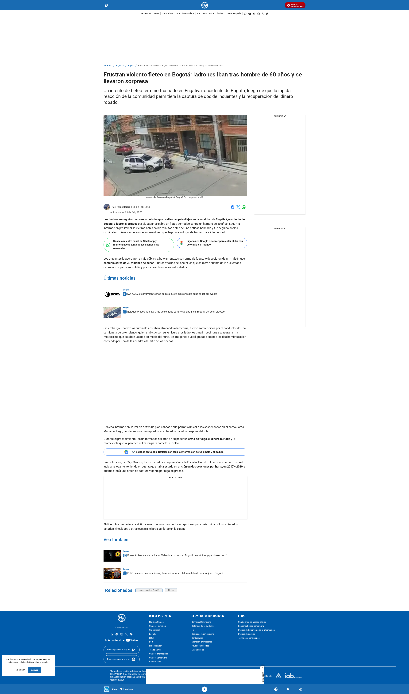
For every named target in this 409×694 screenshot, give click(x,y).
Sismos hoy (167, 13)
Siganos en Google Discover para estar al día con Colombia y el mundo (215, 243)
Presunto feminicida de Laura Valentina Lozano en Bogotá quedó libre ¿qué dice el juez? (177, 555)
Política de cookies (246, 634)
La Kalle (152, 634)
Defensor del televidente (203, 626)
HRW (156, 13)
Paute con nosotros (200, 646)
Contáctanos (197, 638)
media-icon (204, 689)
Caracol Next (155, 662)
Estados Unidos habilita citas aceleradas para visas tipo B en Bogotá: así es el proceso (176, 311)
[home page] (204, 5)
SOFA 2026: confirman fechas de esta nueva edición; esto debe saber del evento (172, 293)
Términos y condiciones (249, 638)
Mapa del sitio (198, 650)
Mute (276, 689)
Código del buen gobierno (203, 634)
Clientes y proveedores (202, 642)
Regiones (120, 66)
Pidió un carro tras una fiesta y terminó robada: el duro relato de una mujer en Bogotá (175, 573)
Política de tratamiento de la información (256, 630)
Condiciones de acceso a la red (252, 622)
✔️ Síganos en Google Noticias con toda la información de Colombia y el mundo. (178, 451)
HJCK (151, 638)
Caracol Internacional (158, 654)
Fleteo (171, 590)
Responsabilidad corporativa (251, 626)
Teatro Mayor (155, 650)
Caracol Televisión (157, 626)
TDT (194, 630)
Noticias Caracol (156, 622)
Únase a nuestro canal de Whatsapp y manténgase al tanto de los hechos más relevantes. (136, 245)
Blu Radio (108, 66)
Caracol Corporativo (158, 658)
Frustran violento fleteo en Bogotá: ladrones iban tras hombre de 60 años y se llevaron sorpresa (180, 66)
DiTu (151, 642)
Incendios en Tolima (185, 13)
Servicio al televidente (201, 622)
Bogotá (131, 66)
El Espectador (155, 646)
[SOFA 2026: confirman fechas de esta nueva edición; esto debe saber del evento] (112, 294)
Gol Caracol (154, 630)
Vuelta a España (233, 13)
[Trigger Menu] (106, 5)
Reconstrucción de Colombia (210, 13)
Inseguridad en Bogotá (149, 590)
